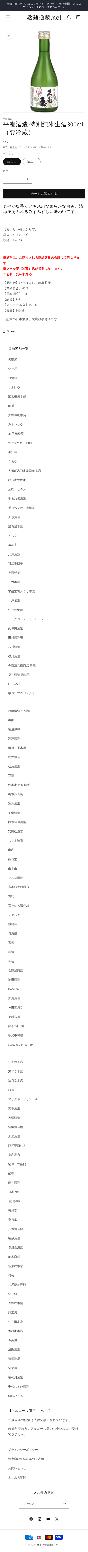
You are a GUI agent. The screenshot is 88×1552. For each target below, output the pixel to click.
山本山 (12, 868)
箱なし (12, 162)
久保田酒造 (15, 628)
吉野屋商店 (15, 970)
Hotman (13, 989)
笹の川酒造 (15, 1377)
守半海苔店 (15, 1062)
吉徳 (11, 896)
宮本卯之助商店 (18, 887)
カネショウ (15, 424)
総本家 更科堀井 (19, 785)
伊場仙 (12, 378)
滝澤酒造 (14, 738)
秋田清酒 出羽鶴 (19, 711)
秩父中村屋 (15, 1035)
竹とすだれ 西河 (20, 443)
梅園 (11, 720)
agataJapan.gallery (21, 1044)
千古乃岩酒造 (17, 498)
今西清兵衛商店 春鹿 (22, 665)
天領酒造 (14, 517)
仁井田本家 (15, 1322)
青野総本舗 (15, 1303)
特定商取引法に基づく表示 (26, 1459)
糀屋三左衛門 (17, 1164)
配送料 (13, 147)
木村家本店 (15, 1331)
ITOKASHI (14, 684)
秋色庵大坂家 (17, 480)
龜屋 (11, 1090)
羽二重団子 (15, 563)
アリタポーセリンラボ (23, 1099)
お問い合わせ (17, 1468)
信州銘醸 (14, 1201)
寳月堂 (12, 1220)
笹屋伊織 (14, 729)
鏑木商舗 (14, 1257)
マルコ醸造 (15, 878)
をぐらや (14, 915)
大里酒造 (14, 1136)
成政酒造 (14, 1349)
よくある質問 (17, 1477)
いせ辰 (12, 369)
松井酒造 (14, 757)
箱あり (31, 162)
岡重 (11, 406)
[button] (8, 17)
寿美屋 (12, 1340)
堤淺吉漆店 (15, 1247)
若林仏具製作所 (18, 905)
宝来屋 (12, 1368)
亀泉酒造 (14, 1238)
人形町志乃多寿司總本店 (24, 471)
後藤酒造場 (15, 1127)
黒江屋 (12, 452)
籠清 (11, 952)
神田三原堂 (15, 1007)
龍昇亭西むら (17, 1145)
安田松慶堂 (15, 831)
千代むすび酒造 (18, 1386)
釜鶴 (11, 1173)
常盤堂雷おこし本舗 (21, 591)
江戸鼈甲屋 (15, 610)
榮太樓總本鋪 (17, 396)
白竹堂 (12, 859)
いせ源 (12, 1294)
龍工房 (12, 1312)
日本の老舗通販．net (48, 1544)
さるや (12, 461)
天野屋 (12, 359)
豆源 (11, 776)
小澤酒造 (14, 600)
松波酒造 (14, 766)
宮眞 (11, 942)
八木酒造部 (15, 1229)
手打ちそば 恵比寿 (21, 508)
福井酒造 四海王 (19, 675)
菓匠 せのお (17, 489)
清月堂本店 (15, 1080)
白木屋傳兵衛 (17, 822)
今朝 (11, 961)
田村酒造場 (15, 637)
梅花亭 (12, 545)
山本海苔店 (15, 794)
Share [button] (11, 331)
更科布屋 (14, 1017)
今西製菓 (14, 573)
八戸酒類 (14, 554)
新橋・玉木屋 (17, 748)
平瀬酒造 (14, 813)
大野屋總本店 (17, 415)
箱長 (11, 1275)
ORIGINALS (15, 1396)
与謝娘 (12, 933)
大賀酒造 (14, 998)
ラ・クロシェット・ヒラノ (26, 619)
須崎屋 (12, 924)
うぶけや (14, 387)
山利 (11, 850)
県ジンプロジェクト (21, 693)
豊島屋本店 (15, 526)
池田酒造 (14, 980)
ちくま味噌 (15, 840)
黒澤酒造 (14, 1118)
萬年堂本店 (15, 1071)
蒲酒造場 (14, 1359)
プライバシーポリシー (23, 1449)
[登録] (64, 1503)
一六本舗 (14, 582)
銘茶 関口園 (16, 1026)
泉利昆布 (14, 1155)
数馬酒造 (14, 803)
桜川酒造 (14, 656)
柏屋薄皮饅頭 (17, 1284)
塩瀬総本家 (15, 1266)
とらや (12, 535)
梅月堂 (12, 1210)
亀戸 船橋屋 (16, 433)
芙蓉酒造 (14, 1108)
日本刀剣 (14, 1192)
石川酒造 (14, 647)
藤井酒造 (14, 1182)
